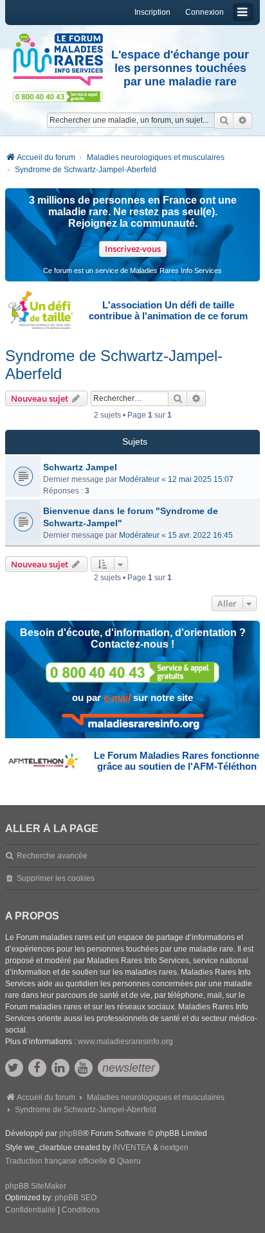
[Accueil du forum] (58, 59)
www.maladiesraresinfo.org (125, 1041)
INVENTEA (132, 1147)
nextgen (174, 1147)
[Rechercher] (223, 120)
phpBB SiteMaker (35, 1186)
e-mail (117, 697)
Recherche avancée (52, 855)
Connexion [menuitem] (204, 12)
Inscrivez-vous (133, 248)
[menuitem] (30, 1210)
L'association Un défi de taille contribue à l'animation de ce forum (168, 310)
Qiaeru (129, 1161)
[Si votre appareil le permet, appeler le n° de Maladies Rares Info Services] (132, 672)
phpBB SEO (75, 1197)
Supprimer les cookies (56, 878)
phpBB (71, 1133)
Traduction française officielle (56, 1161)
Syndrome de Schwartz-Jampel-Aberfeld (114, 364)
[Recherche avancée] (242, 120)
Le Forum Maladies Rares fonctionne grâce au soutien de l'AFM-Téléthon (176, 761)
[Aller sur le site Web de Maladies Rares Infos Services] (133, 723)
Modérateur (139, 479)
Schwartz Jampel (80, 467)
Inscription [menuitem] (152, 12)
